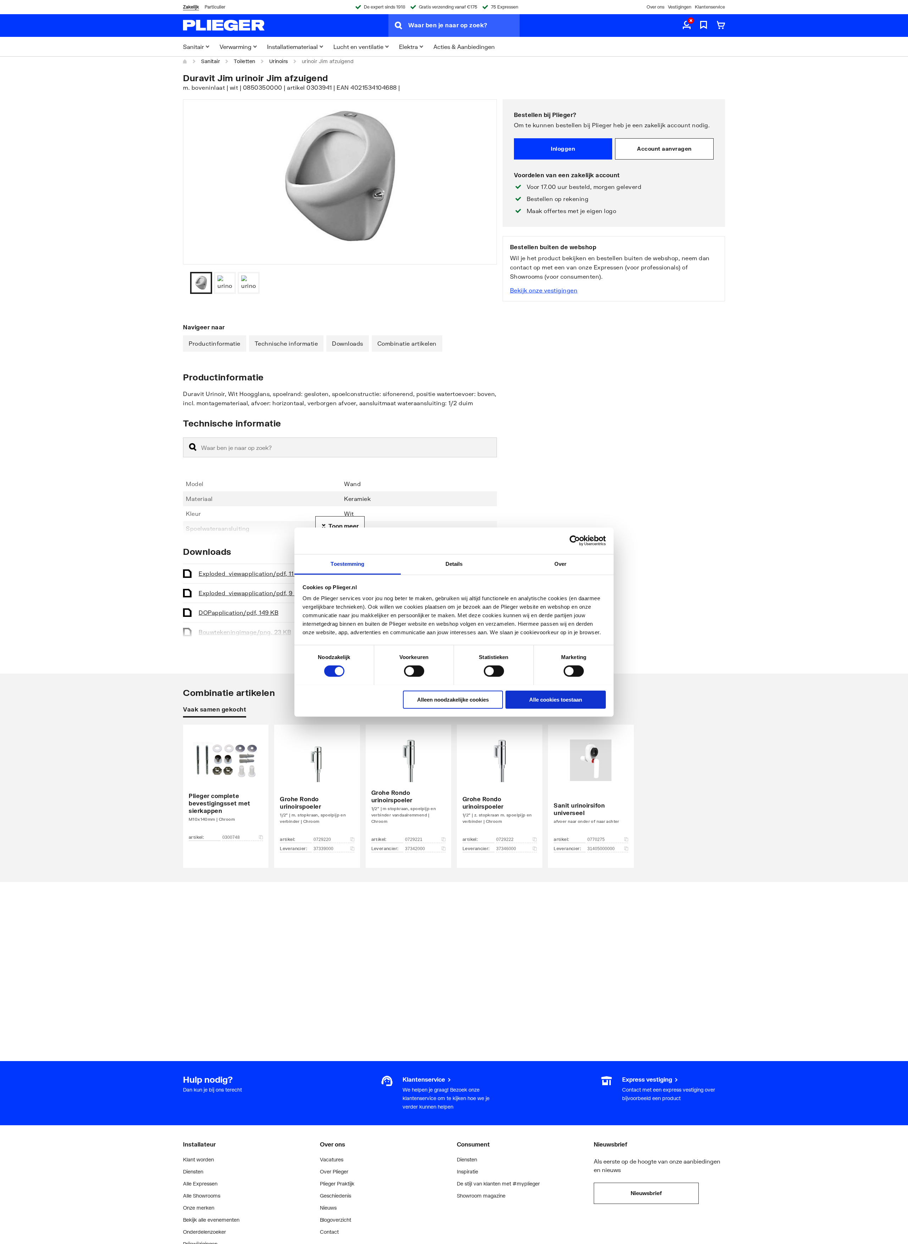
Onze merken (198, 1208)
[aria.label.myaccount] (686, 25)
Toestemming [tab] (347, 563)
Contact (329, 1232)
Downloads (347, 343)
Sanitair (210, 61)
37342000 (415, 848)
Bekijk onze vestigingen (544, 290)
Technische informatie (286, 343)
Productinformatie (214, 343)
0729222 (505, 839)
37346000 (506, 848)
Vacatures (331, 1159)
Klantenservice (710, 7)
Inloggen (563, 148)
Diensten (193, 1171)
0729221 (413, 839)
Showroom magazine (481, 1196)
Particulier (215, 7)
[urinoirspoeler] (317, 786)
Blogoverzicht (335, 1220)
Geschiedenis (335, 1196)
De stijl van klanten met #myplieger (498, 1184)
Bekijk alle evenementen (211, 1220)
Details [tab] (454, 563)
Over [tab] (560, 563)
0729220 (322, 839)
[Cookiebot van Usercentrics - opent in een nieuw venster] (575, 540)
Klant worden (198, 1159)
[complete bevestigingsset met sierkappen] (225, 786)
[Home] (185, 61)
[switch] (414, 671)
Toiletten (244, 61)
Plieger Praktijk (337, 1184)
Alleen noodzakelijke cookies (453, 699)
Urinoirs (278, 61)
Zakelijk (191, 7)
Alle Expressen (200, 1184)
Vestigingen (679, 7)
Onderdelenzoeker (204, 1232)
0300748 (231, 837)
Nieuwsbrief (646, 1193)
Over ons (655, 7)
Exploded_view (251, 573)
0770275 (596, 839)
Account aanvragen (664, 148)
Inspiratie (467, 1171)
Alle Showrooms (201, 1196)
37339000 (323, 848)
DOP (238, 612)
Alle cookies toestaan (555, 699)
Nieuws (328, 1208)
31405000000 (601, 848)
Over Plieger (334, 1171)
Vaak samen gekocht (214, 709)
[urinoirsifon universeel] (590, 786)
